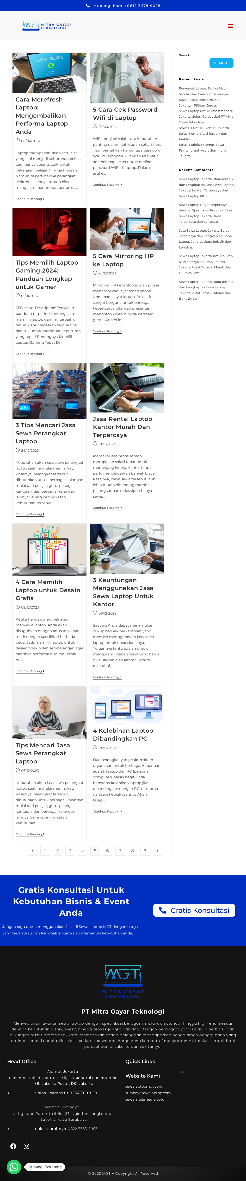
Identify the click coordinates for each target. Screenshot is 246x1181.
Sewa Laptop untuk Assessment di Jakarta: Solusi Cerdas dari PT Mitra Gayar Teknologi (206, 116)
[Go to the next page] (157, 851)
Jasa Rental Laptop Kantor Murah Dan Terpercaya (122, 426)
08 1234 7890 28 (80, 1093)
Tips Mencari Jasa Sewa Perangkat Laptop (43, 753)
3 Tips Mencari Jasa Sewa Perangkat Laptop (46, 433)
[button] (230, 25)
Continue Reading (30, 199)
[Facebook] (13, 1146)
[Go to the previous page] (32, 851)
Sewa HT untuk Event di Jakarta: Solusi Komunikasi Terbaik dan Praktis (204, 133)
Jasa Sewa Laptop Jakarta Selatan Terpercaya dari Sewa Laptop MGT (206, 190)
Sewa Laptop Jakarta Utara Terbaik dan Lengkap (205, 241)
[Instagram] (26, 1146)
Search (184, 55)
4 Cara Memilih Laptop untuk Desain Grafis (48, 590)
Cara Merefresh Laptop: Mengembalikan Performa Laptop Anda (42, 115)
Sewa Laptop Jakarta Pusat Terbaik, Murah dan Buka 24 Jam (205, 267)
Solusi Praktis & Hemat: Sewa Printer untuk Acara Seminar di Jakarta (203, 150)
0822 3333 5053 (83, 1128)
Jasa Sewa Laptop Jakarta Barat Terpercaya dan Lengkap (205, 215)
